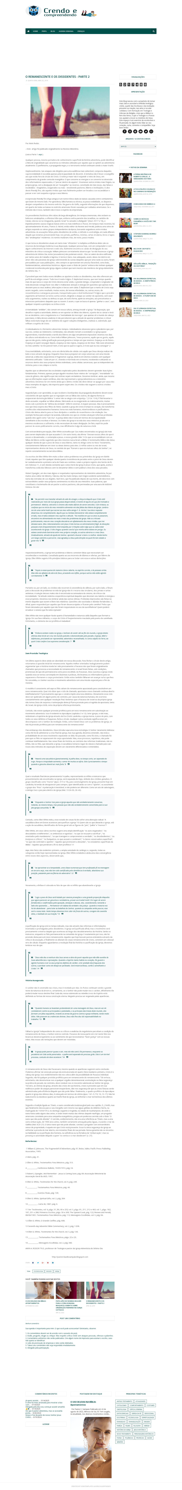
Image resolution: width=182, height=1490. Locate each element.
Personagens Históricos (144, 1434)
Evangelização (135, 1422)
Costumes (150, 1405)
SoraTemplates (87, 1486)
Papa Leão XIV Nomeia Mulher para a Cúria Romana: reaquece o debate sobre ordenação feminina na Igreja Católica (69, 1305)
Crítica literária (136, 1409)
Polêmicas (129, 1438)
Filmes (128, 1426)
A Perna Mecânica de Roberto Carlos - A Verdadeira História (142, 176)
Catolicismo (122, 1405)
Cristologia (121, 1409)
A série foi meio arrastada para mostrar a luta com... (44, 1403)
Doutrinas (121, 1418)
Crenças (81, 31)
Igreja (57, 1271)
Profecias (140, 1438)
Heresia (147, 1426)
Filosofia (137, 1426)
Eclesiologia (38, 1271)
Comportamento (136, 1405)
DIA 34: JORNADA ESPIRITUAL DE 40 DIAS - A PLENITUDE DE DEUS (145, 295)
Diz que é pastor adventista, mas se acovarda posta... (44, 1412)
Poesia (119, 1438)
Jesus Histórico (140, 1430)
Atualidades (140, 1401)
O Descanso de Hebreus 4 (144, 204)
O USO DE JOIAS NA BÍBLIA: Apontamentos (36, 1302)
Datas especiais (122, 1414)
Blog (53, 31)
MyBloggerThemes (103, 1486)
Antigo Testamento (124, 1401)
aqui (40, 154)
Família (119, 1426)
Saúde (149, 1438)
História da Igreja (124, 1430)
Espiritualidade (148, 1418)
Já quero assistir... (32, 1400)
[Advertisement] (91, 52)
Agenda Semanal (66, 31)
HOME (35, 31)
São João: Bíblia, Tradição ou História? (145, 265)
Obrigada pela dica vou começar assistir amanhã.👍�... (45, 1408)
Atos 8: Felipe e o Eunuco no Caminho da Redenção (145, 190)
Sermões (120, 1442)
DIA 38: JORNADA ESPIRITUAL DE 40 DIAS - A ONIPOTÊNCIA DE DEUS (145, 280)
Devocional (149, 1414)
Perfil (44, 31)
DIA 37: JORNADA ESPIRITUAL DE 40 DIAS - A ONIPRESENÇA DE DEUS (145, 310)
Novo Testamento (124, 1434)
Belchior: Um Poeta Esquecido (142, 250)
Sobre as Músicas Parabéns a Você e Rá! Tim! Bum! (145, 221)
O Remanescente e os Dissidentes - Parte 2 (95, 1302)
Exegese (49, 1271)
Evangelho (121, 1422)
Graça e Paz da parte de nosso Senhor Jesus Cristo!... (43, 1416)
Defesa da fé (136, 1414)
